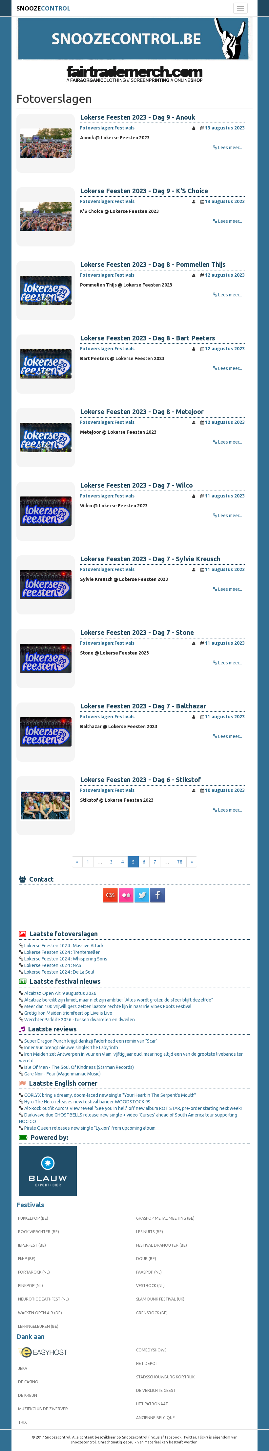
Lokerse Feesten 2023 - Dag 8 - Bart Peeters (147, 338)
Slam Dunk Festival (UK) (160, 1299)
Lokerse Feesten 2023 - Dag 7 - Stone (137, 632)
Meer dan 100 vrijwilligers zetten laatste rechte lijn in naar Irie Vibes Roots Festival (108, 1006)
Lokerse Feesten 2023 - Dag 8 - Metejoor (142, 411)
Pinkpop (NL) (30, 1285)
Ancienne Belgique (155, 1418)
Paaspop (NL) (149, 1272)
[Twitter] (142, 895)
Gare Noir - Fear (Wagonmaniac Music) (62, 1073)
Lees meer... (230, 147)
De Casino (28, 1382)
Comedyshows (151, 1350)
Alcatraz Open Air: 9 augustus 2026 (60, 993)
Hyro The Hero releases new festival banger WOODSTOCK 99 (87, 1101)
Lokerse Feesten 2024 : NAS (52, 965)
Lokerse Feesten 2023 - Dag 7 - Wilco (136, 485)
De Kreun (27, 1395)
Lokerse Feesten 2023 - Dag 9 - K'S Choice (144, 191)
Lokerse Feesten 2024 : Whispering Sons (65, 958)
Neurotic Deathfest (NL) (43, 1299)
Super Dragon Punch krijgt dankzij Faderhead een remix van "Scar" (90, 1041)
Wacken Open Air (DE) (40, 1313)
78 (179, 861)
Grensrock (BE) (152, 1313)
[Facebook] (158, 895)
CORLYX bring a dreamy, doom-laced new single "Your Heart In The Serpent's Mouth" (110, 1095)
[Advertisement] (134, 916)
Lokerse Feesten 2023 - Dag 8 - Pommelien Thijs (153, 264)
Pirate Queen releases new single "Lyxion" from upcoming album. (90, 1128)
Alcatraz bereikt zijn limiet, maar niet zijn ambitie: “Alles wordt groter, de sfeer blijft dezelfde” (118, 999)
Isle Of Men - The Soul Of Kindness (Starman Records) (79, 1067)
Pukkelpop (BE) (33, 1218)
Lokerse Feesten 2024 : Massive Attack (64, 945)
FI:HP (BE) (26, 1258)
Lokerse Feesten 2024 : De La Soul (59, 972)
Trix (22, 1422)
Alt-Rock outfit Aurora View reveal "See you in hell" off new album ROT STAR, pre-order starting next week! (133, 1108)
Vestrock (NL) (150, 1285)
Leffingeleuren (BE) (38, 1326)
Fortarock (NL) (34, 1272)
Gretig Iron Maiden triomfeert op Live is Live (68, 1013)
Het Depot (147, 1363)
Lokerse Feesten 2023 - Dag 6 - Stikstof (140, 779)
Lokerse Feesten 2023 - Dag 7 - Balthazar (143, 706)
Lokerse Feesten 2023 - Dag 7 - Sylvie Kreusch (150, 559)
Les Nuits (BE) (149, 1232)
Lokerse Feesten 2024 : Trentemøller (62, 952)
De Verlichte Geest (156, 1390)
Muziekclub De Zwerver (43, 1409)
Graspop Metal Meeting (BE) (165, 1218)
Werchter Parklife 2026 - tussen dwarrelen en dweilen (79, 1019)
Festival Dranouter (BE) (161, 1245)
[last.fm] (111, 895)
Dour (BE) (146, 1258)
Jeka (22, 1368)
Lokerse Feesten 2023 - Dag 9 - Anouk (137, 117)
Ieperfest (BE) (32, 1245)
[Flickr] (126, 895)
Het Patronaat (152, 1404)
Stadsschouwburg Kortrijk (165, 1377)
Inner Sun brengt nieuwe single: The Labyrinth (71, 1047)
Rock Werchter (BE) (38, 1232)
